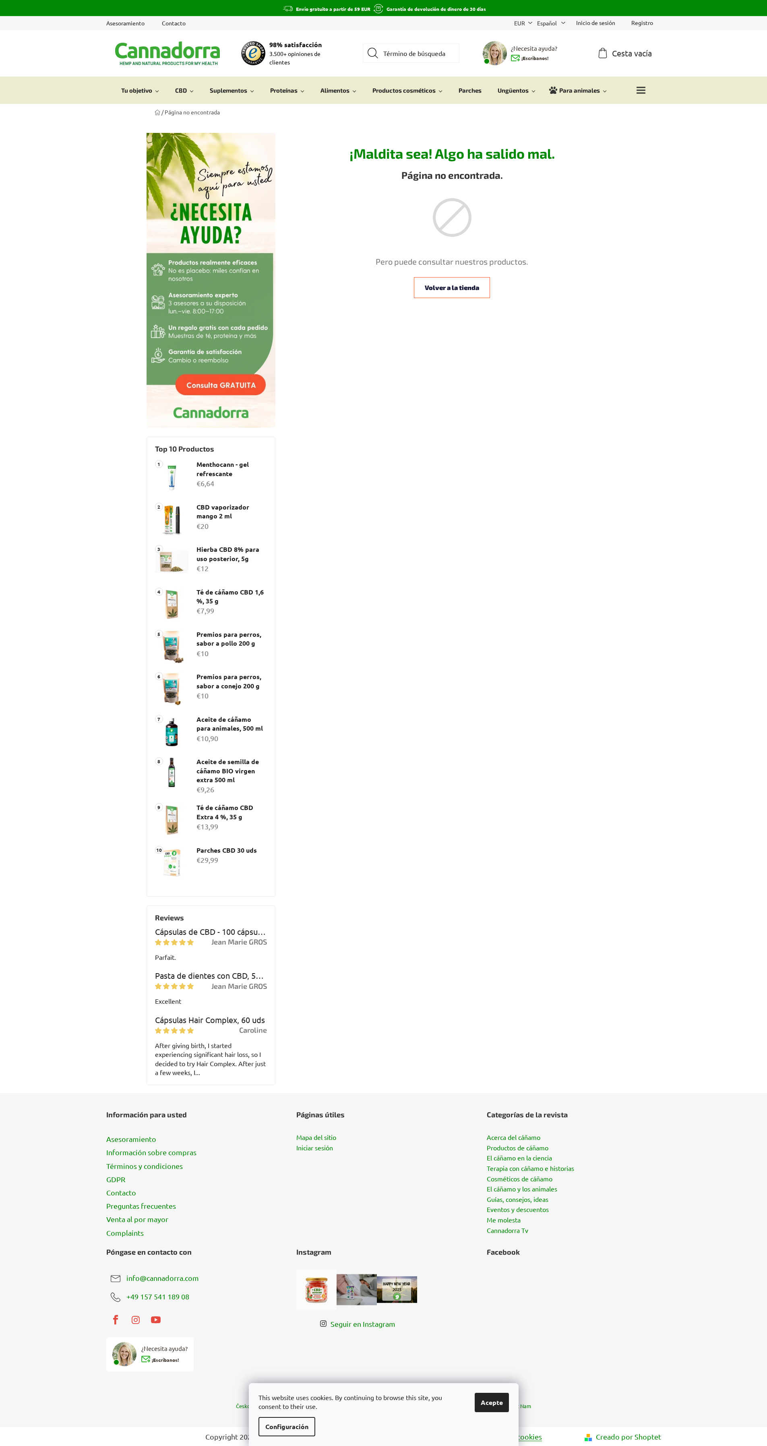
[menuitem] (140, 90)
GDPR (115, 1179)
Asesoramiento (125, 23)
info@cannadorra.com (162, 1277)
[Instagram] (135, 1320)
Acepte (492, 1402)
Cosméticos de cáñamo (519, 1179)
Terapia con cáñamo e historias (530, 1168)
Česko (243, 1405)
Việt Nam (520, 1405)
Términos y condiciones (144, 1166)
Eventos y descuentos (518, 1209)
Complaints (125, 1232)
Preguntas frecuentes (141, 1206)
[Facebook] (115, 1320)
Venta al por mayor (137, 1219)
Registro (642, 22)
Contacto (174, 23)
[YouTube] (156, 1320)
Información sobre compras (151, 1152)
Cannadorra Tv (507, 1230)
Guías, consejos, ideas (517, 1199)
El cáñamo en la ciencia (519, 1158)
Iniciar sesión (314, 1148)
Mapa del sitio (316, 1137)
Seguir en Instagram (363, 1324)
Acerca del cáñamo (513, 1137)
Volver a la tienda (452, 287)
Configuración (286, 1426)
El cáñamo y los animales (522, 1189)
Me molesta (504, 1220)
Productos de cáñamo (517, 1148)
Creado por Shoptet (628, 1436)
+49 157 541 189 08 (157, 1296)
